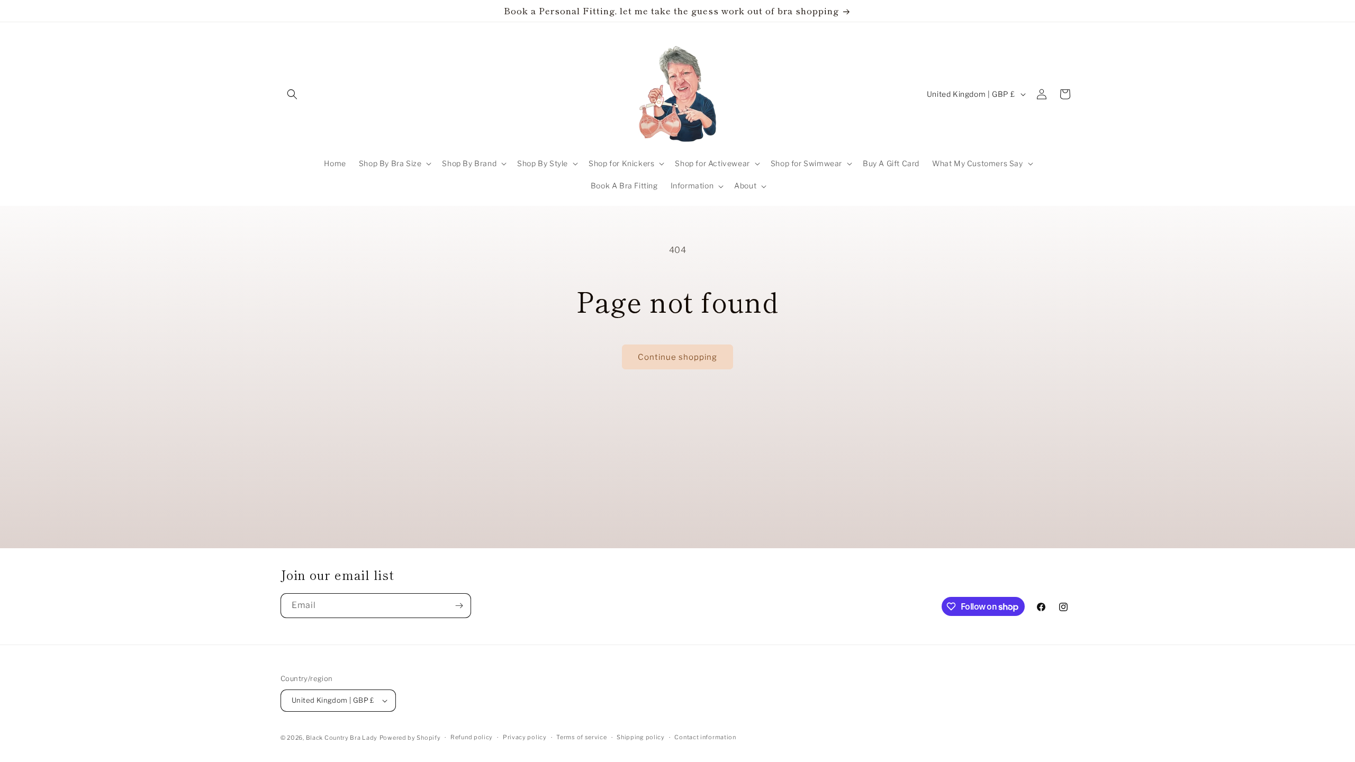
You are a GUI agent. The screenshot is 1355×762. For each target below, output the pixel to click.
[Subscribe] (459, 605)
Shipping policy (641, 737)
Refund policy (471, 737)
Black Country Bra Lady (341, 737)
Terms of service (581, 737)
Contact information (705, 737)
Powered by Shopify (410, 737)
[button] (292, 94)
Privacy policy (525, 737)
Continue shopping (677, 357)
